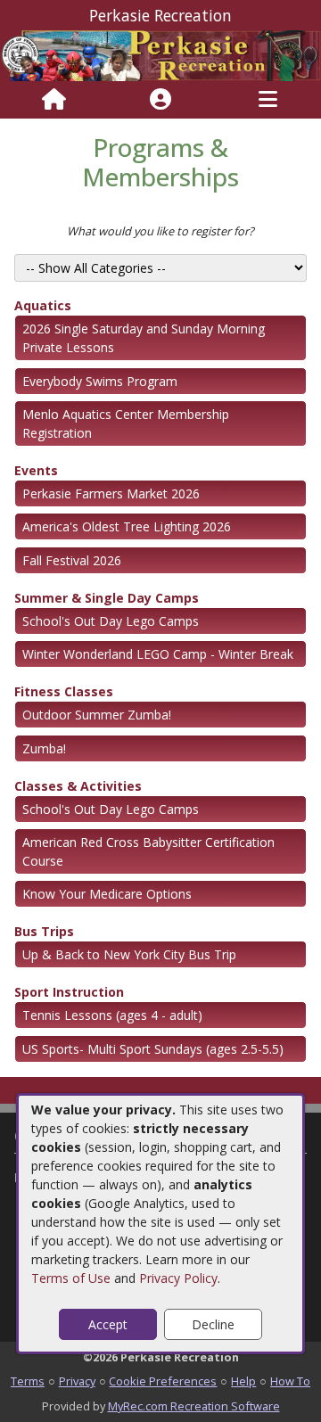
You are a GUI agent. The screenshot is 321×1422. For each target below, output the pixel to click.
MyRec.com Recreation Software (194, 1406)
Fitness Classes (63, 691)
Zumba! (44, 748)
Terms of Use (71, 1278)
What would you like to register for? (160, 231)
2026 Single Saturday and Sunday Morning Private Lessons (143, 338)
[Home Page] (54, 100)
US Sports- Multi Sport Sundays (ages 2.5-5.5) (153, 1048)
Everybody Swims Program (99, 381)
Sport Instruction (69, 991)
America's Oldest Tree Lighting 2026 (126, 526)
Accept (108, 1324)
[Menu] (268, 100)
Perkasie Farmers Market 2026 (111, 493)
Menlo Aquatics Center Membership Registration (125, 423)
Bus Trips (44, 931)
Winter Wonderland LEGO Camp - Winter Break (157, 653)
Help (243, 1381)
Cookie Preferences (163, 1381)
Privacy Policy (178, 1278)
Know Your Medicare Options (107, 893)
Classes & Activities (78, 785)
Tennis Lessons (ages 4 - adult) (112, 1015)
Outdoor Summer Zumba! (96, 714)
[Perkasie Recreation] (160, 53)
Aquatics (42, 305)
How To (290, 1381)
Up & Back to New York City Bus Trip (129, 954)
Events (36, 470)
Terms (28, 1381)
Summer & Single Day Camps (106, 597)
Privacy (77, 1381)
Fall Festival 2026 (71, 560)
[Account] (160, 100)
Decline (213, 1324)
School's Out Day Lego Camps (110, 620)
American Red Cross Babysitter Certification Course (148, 851)
